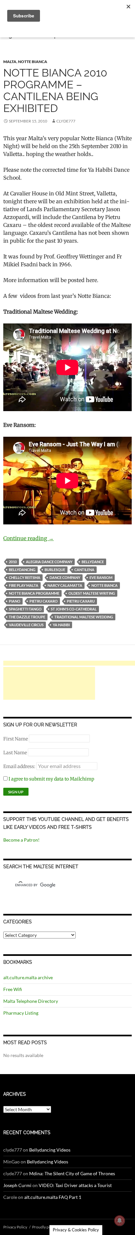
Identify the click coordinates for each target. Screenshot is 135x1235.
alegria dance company (49, 562)
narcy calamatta (65, 585)
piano (14, 601)
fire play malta (23, 585)
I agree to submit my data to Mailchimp (51, 779)
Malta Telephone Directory (30, 1001)
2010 (13, 562)
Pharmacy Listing (20, 1013)
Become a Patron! (21, 840)
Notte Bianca (32, 61)
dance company (64, 577)
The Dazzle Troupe (27, 617)
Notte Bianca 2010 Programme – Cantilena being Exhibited (55, 90)
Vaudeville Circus (26, 625)
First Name (15, 739)
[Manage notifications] (119, 1220)
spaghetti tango (25, 609)
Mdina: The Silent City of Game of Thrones (72, 1173)
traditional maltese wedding (83, 617)
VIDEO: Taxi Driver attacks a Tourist (75, 1185)
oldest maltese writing (91, 593)
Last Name (15, 753)
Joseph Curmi (17, 1185)
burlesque (55, 569)
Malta (9, 61)
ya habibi (61, 625)
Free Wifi (12, 989)
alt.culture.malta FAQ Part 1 (52, 1197)
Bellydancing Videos (49, 1150)
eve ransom (100, 577)
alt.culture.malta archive (28, 977)
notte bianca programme (34, 593)
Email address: (19, 766)
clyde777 (65, 121)
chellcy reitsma (24, 577)
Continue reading (28, 538)
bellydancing (22, 569)
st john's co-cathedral (74, 609)
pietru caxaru (81, 601)
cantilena (84, 569)
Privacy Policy (15, 1226)
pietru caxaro (43, 601)
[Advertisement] (49, 683)
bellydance (93, 562)
